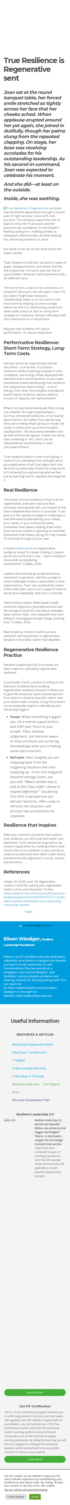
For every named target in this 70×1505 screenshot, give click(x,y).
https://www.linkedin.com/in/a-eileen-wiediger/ (31, 990)
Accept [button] (35, 1496)
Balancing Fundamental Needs (32, 1044)
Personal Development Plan (31, 1100)
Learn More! (35, 1459)
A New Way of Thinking (28, 1076)
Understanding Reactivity (29, 1068)
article (24, 548)
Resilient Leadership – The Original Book (35, 1088)
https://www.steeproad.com (33, 996)
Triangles (18, 1060)
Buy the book (35, 1392)
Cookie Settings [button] (16, 1496)
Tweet (28, 912)
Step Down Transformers (29, 1052)
